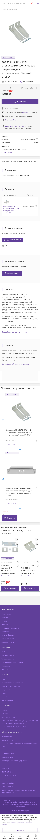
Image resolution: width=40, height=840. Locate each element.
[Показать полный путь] (4, 9)
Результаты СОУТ (8, 639)
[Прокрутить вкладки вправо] (38, 161)
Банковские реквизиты (10, 628)
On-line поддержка (9, 652)
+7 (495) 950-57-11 (7, 714)
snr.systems (6, 697)
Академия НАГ (7, 690)
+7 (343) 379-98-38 (8, 740)
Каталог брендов (8, 635)
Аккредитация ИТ (8, 642)
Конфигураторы (7, 700)
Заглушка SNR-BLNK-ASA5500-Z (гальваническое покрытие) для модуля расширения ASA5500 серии (19, 492)
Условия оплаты (8, 655)
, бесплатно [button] (29, 112)
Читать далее (7, 153)
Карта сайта (6, 670)
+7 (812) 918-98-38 (7, 787)
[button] (20, 32)
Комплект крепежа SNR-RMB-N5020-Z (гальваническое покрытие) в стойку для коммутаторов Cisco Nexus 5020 (8, 569)
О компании (6, 614)
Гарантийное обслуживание (12, 663)
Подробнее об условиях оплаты (15, 364)
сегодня (25, 112)
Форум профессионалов (11, 686)
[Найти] (32, 3)
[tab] (6, 161)
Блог (3, 679)
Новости (5, 618)
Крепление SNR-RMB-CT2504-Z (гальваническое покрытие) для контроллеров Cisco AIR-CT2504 (19, 432)
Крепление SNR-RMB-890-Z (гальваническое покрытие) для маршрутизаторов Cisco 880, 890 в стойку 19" (28, 569)
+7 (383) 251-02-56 (7, 772)
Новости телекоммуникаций (12, 683)
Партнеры (5, 632)
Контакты (5, 625)
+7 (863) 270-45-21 (7, 757)
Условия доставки (8, 659)
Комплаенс (6, 666)
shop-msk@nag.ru (8, 717)
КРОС (4, 693)
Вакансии (5, 621)
